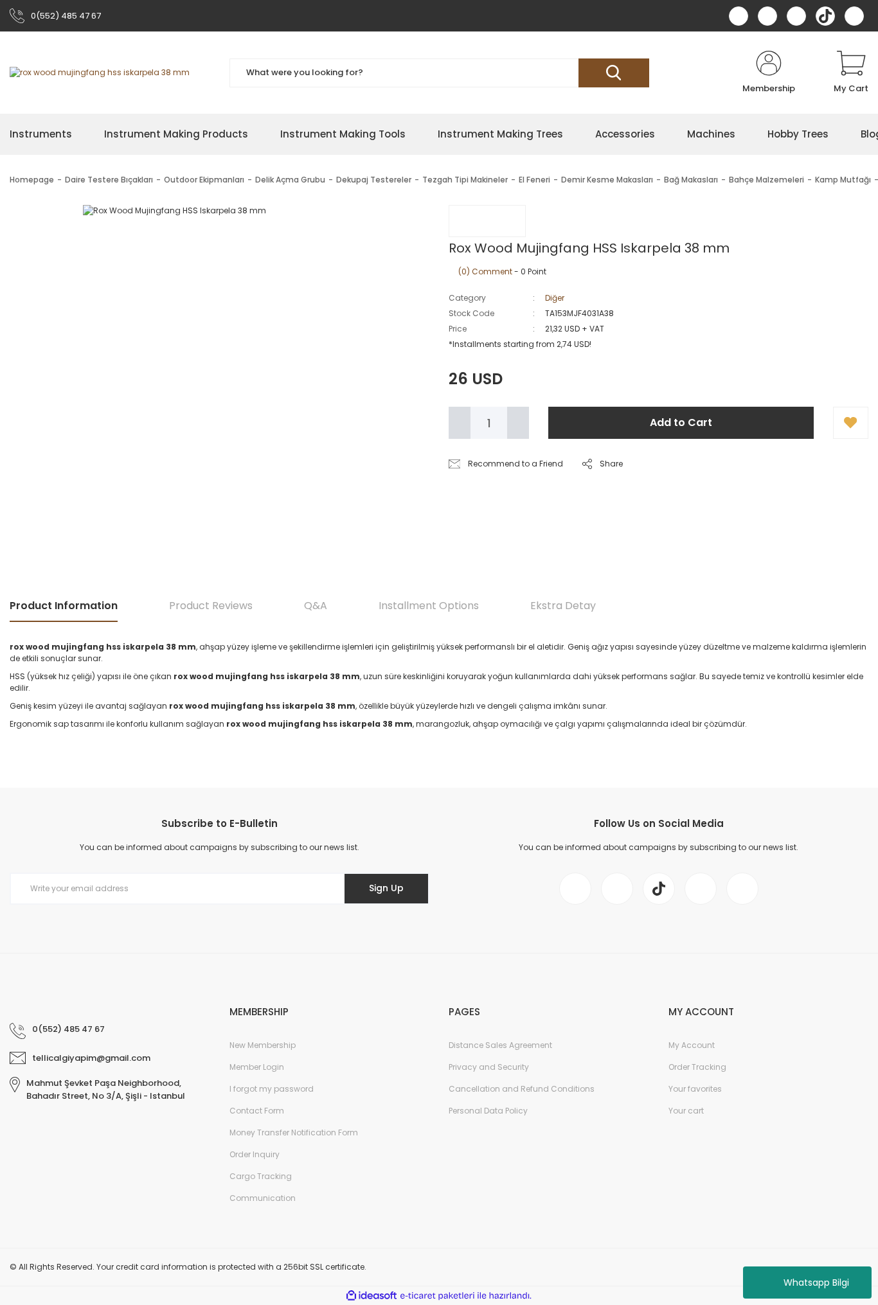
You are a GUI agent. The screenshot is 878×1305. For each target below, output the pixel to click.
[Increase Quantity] (518, 423)
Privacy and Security (489, 1066)
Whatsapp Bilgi (816, 1282)
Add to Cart (681, 422)
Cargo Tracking (260, 1176)
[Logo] (100, 73)
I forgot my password (271, 1088)
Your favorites (695, 1088)
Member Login (256, 1066)
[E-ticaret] (437, 1296)
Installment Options (429, 605)
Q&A (315, 605)
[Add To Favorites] (850, 423)
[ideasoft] (371, 1296)
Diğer (554, 297)
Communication (262, 1198)
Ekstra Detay (563, 605)
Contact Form (256, 1110)
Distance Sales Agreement (500, 1045)
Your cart (686, 1110)
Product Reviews (211, 605)
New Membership (262, 1045)
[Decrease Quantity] (459, 423)
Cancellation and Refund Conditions (522, 1088)
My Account (691, 1045)
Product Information (64, 605)
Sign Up (386, 888)
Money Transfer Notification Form (293, 1132)
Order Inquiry (254, 1154)
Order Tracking (697, 1066)
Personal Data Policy (488, 1110)
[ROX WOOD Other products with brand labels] (487, 221)
